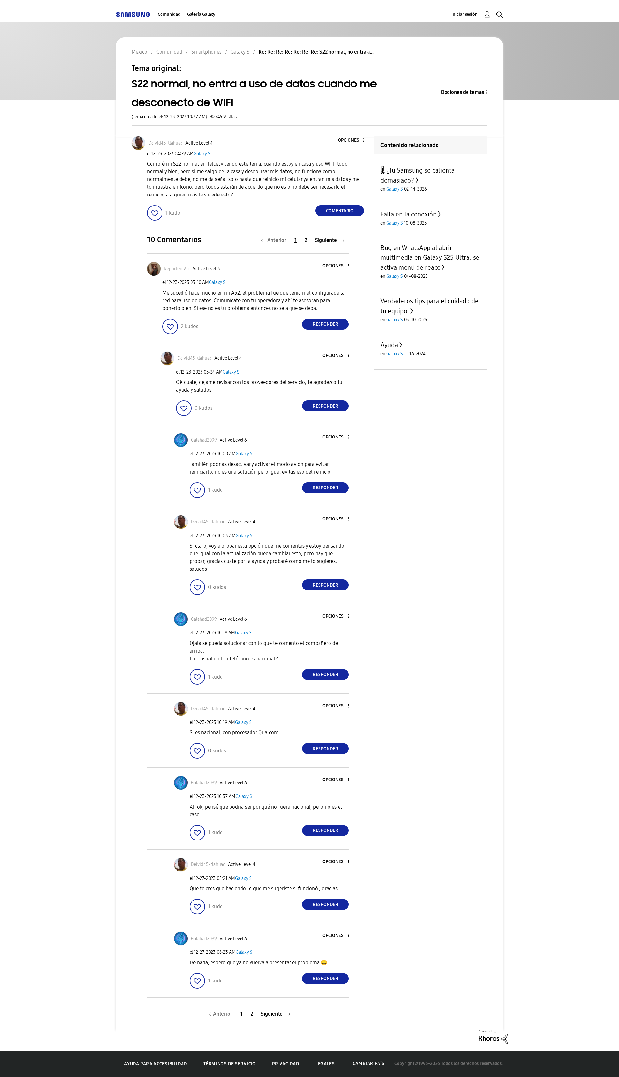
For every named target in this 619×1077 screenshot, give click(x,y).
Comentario (340, 211)
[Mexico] (133, 14)
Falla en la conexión (408, 214)
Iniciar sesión (464, 14)
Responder (325, 324)
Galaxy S (202, 153)
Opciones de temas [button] (462, 92)
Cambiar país (369, 1063)
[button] (353, 140)
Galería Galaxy (201, 14)
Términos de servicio (229, 1064)
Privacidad (285, 1064)
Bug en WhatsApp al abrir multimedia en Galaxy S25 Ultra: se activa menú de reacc (429, 257)
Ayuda (389, 345)
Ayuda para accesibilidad (155, 1064)
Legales (325, 1064)
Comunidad (169, 14)
